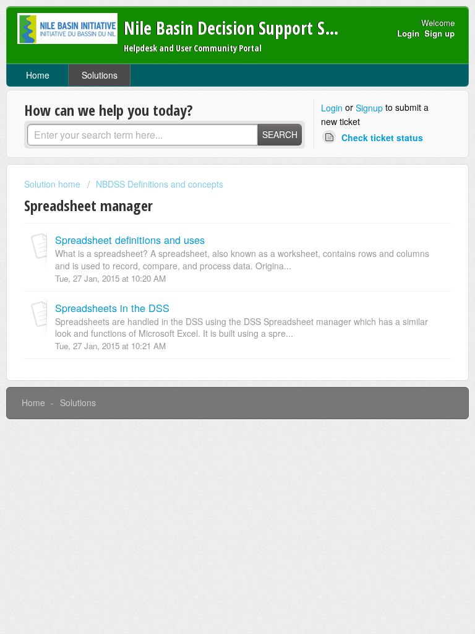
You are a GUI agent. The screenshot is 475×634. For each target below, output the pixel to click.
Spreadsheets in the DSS (112, 307)
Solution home (53, 184)
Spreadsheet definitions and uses (130, 239)
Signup (369, 108)
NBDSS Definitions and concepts (159, 184)
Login (332, 108)
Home (37, 75)
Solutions (100, 75)
